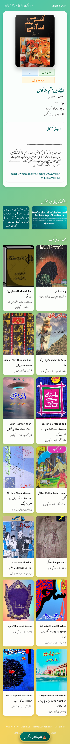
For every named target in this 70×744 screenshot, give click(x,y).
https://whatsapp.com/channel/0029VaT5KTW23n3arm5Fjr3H (36, 175)
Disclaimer (59, 726)
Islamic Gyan (59, 5)
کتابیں (25, 5)
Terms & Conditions (42, 726)
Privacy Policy (12, 726)
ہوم (31, 5)
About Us (25, 726)
